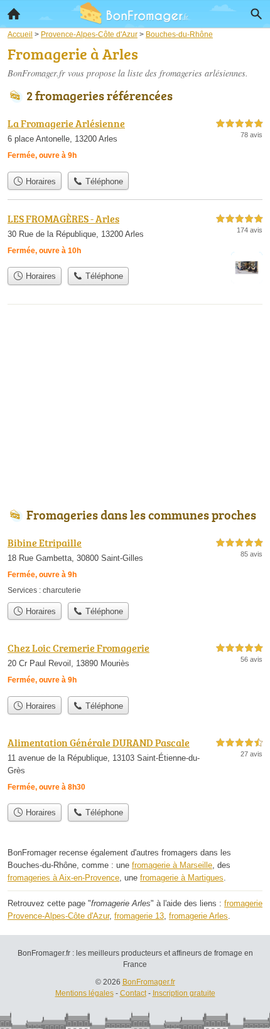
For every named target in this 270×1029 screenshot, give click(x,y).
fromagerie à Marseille (172, 865)
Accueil (14, 14)
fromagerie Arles (198, 916)
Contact (133, 993)
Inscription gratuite (184, 993)
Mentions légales (84, 993)
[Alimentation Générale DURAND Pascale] (135, 766)
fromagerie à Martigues (182, 877)
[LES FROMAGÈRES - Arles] (135, 235)
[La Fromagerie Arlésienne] (135, 140)
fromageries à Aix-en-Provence (63, 877)
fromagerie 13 (139, 916)
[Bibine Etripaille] (135, 565)
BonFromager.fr (148, 982)
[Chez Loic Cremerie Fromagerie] (135, 665)
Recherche (256, 14)
